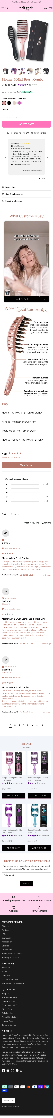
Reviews (5, 930)
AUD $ (6, 1101)
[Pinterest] (17, 1070)
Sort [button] (4, 514)
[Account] (45, 8)
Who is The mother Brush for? (19, 421)
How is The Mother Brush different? (22, 412)
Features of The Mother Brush (19, 430)
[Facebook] (3, 1070)
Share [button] (31, 575)
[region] (26, 156)
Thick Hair (6, 968)
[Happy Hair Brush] (26, 8)
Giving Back (7, 1009)
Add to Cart (26, 124)
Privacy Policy (8, 1021)
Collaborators (7, 1013)
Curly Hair (6, 976)
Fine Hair (5, 972)
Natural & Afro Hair (10, 979)
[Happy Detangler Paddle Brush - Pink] (14, 763)
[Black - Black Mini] (9, 103)
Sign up (26, 884)
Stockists (5, 946)
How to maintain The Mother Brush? (22, 439)
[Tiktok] (21, 1070)
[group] (26, 454)
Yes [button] (21, 575)
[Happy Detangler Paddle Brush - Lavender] (39, 763)
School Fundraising (10, 1017)
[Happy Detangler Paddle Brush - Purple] (14, 815)
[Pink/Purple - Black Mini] (19, 103)
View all (26, 747)
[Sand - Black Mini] (14, 103)
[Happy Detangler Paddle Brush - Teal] (39, 815)
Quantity (5, 109)
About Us (6, 926)
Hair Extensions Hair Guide (13, 983)
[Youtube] (8, 1070)
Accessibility (7, 942)
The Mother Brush (9, 997)
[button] (27, 85)
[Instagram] (12, 1070)
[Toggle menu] (2, 8)
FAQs (4, 934)
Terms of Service (9, 1025)
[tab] (31, 523)
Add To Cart (22, 299)
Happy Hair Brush (13, 1107)
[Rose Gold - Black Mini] (4, 103)
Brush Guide (7, 950)
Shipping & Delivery (10, 957)
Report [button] (25, 575)
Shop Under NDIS (9, 1005)
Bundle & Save (8, 1001)
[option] (26, 39)
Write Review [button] (26, 465)
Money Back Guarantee (12, 954)
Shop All (5, 993)
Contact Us (6, 938)
